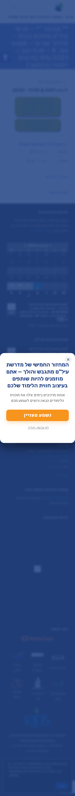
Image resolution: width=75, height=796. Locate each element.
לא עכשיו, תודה (38, 428)
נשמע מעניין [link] (37, 415)
